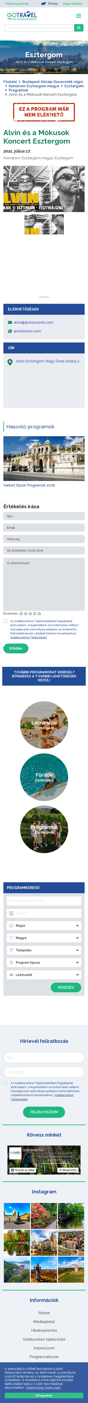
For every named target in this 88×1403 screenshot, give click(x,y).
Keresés (66, 987)
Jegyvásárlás (72, 3)
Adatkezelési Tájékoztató (28, 637)
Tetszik (24, 1170)
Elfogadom (44, 1395)
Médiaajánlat (44, 1322)
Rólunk (44, 1313)
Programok (18, 90)
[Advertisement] (44, 268)
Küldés (15, 648)
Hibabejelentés (44, 1330)
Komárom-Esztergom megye (34, 86)
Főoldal (10, 82)
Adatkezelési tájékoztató (44, 1339)
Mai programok (17, 3)
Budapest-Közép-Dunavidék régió (52, 82)
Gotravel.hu (32, 1150)
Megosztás (70, 1170)
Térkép (52, 3)
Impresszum (44, 1348)
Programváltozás (44, 1357)
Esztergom (74, 86)
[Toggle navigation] (79, 16)
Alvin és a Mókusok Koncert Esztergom (36, 136)
